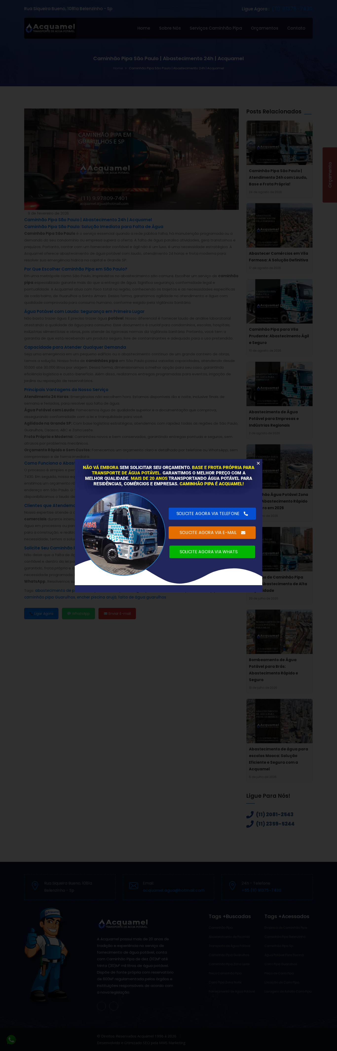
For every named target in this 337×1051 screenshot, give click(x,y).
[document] (168, 525)
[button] (258, 463)
